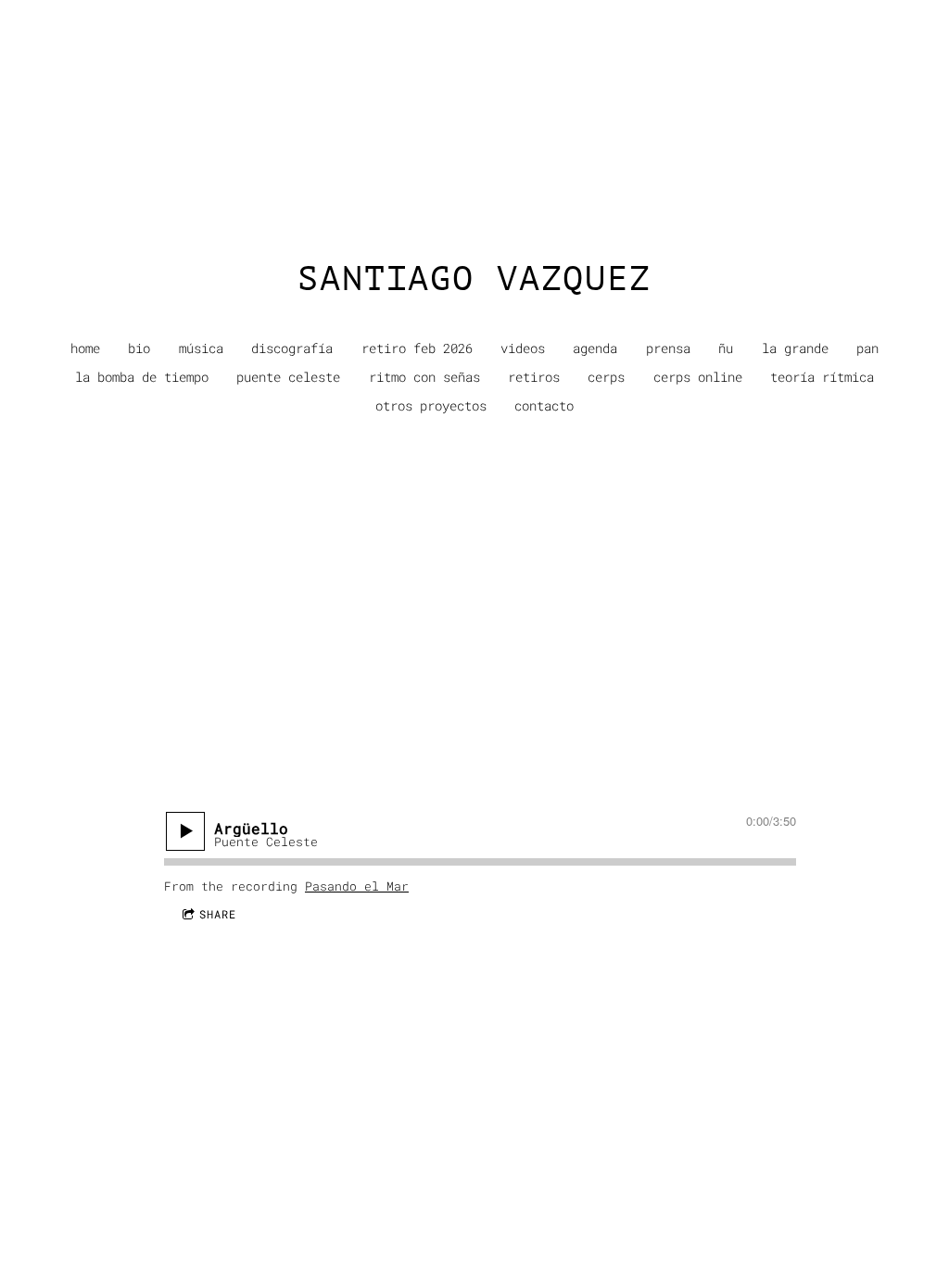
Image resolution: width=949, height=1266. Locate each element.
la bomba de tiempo (142, 377)
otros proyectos (431, 406)
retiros (534, 377)
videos (522, 348)
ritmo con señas (424, 377)
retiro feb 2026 (417, 348)
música (201, 348)
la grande (795, 348)
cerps (606, 377)
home (85, 348)
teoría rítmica (822, 377)
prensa (668, 348)
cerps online (697, 377)
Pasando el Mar (357, 886)
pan (867, 348)
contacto (544, 406)
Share (217, 913)
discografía (292, 348)
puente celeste (288, 377)
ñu (725, 348)
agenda (595, 348)
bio (139, 348)
